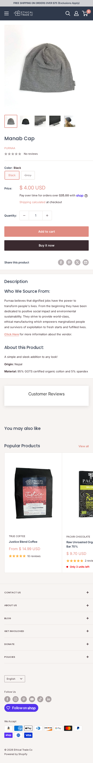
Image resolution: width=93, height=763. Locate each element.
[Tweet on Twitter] (77, 262)
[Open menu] (6, 13)
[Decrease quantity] (24, 215)
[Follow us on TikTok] (40, 699)
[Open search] (68, 13)
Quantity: (10, 215)
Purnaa (9, 148)
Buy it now (47, 245)
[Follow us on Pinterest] (24, 699)
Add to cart (46, 231)
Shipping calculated (32, 202)
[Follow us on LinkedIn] (48, 699)
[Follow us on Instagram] (16, 699)
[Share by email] (86, 262)
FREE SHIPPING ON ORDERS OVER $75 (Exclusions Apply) (46, 3)
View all (84, 446)
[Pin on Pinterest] (69, 262)
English (11, 678)
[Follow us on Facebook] (7, 699)
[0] (85, 13)
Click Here (11, 334)
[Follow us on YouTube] (32, 699)
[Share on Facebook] (61, 262)
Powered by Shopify (15, 754)
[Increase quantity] (47, 215)
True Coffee (17, 536)
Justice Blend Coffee (23, 541)
